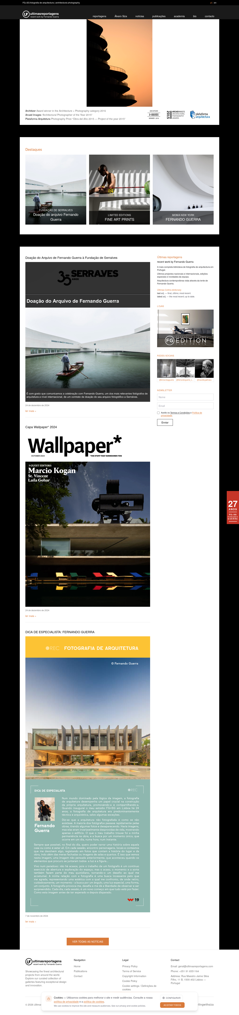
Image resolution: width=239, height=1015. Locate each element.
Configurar (173, 997)
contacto (209, 16)
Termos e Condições (180, 412)
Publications (80, 971)
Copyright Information (134, 976)
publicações (159, 16)
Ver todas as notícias (87, 941)
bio (194, 16)
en (215, 2)
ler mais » (30, 411)
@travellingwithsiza (201, 1004)
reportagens (99, 16)
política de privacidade (66, 1001)
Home (77, 966)
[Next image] (206, 63)
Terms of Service (131, 971)
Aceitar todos (172, 1004)
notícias (139, 16)
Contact (78, 976)
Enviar (164, 422)
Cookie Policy (129, 981)
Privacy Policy (130, 966)
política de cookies (94, 1001)
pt (211, 2)
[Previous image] (32, 63)
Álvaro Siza (121, 16)
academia (179, 16)
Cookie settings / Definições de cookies (139, 987)
